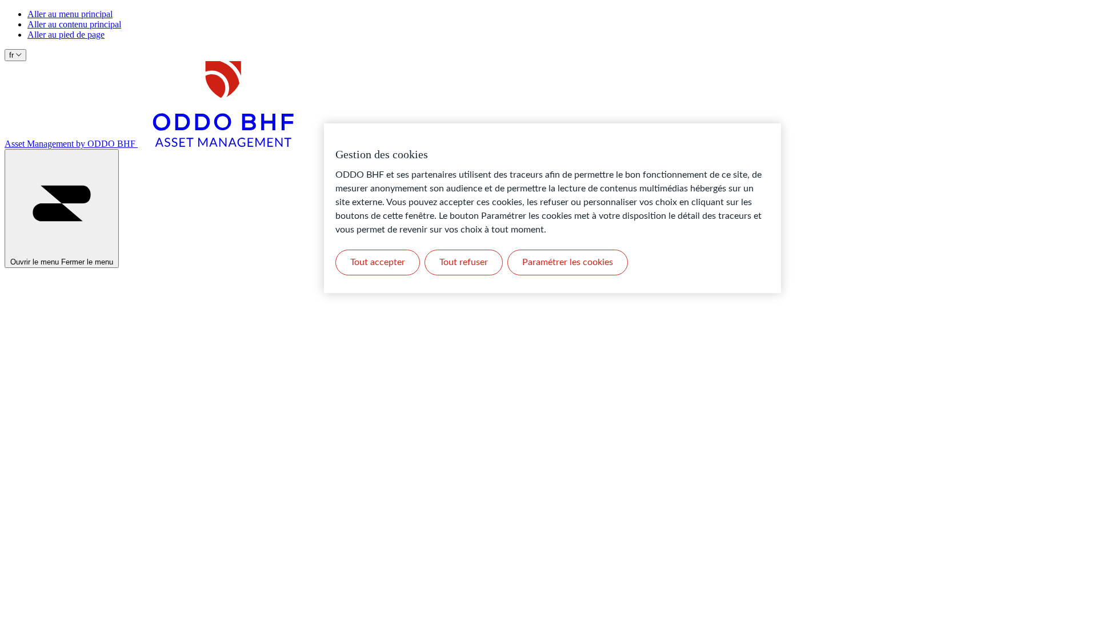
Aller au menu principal (70, 14)
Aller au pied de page (66, 34)
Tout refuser (463, 262)
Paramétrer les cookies (567, 262)
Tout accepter (377, 262)
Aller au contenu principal (74, 24)
